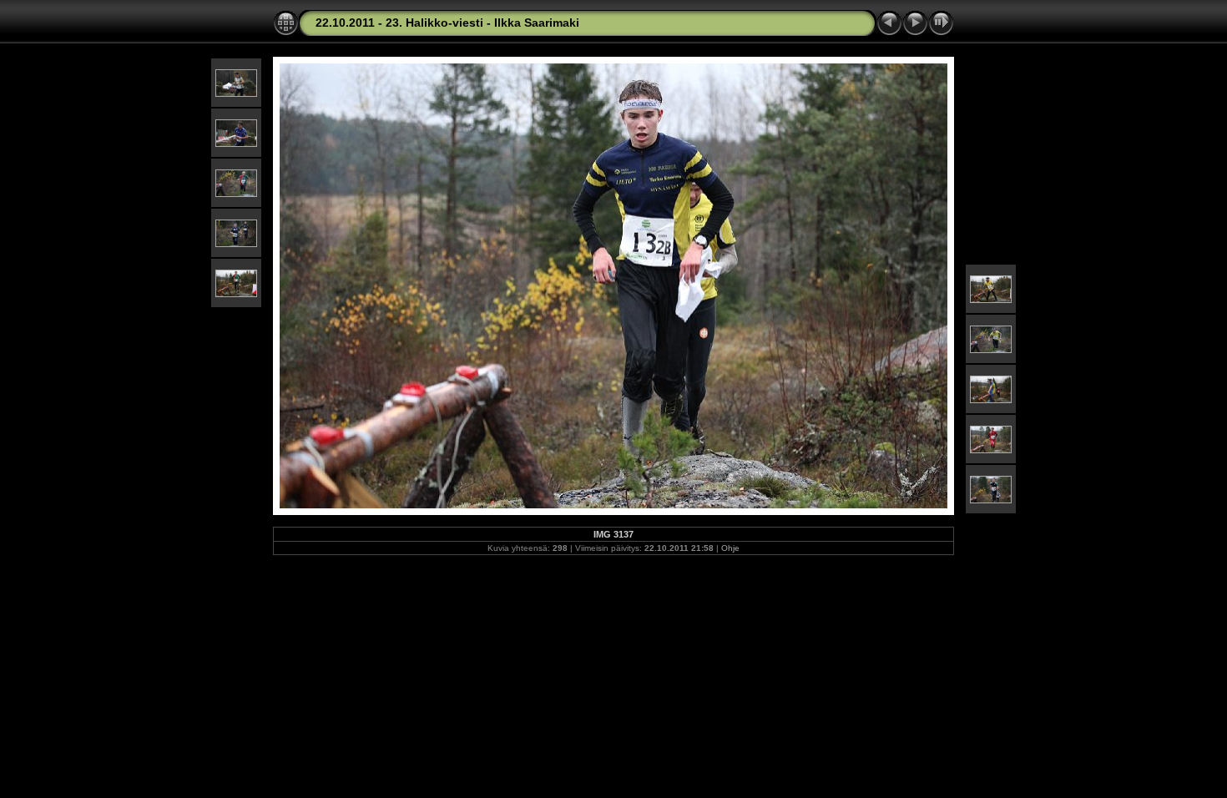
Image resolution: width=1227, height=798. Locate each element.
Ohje (730, 548)
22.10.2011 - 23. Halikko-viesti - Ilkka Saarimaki (447, 22)
